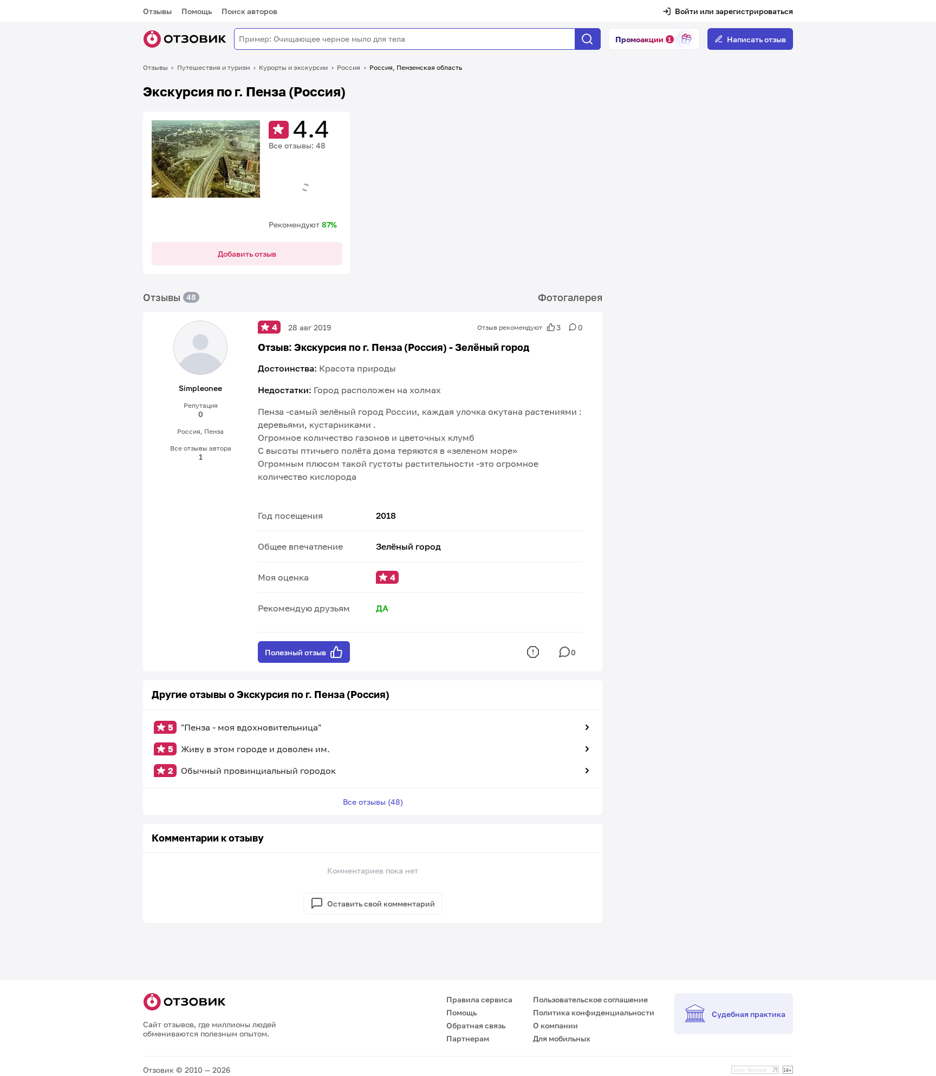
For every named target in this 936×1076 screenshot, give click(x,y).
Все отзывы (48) (373, 801)
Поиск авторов (249, 11)
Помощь (196, 11)
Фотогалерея (570, 297)
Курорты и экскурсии (293, 67)
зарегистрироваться (754, 11)
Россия (348, 67)
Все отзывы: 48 (297, 145)
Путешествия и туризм (213, 67)
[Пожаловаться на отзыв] (533, 652)
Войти (686, 11)
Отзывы (157, 11)
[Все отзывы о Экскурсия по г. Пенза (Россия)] (206, 174)
